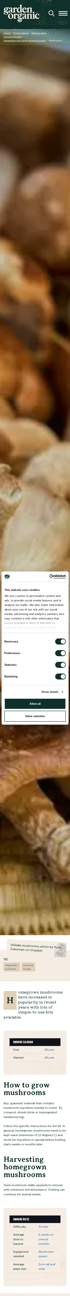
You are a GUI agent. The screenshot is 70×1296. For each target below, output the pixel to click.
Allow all (35, 703)
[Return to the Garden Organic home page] (21, 21)
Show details (49, 691)
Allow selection (35, 716)
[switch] (60, 653)
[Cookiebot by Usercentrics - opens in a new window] (50, 576)
